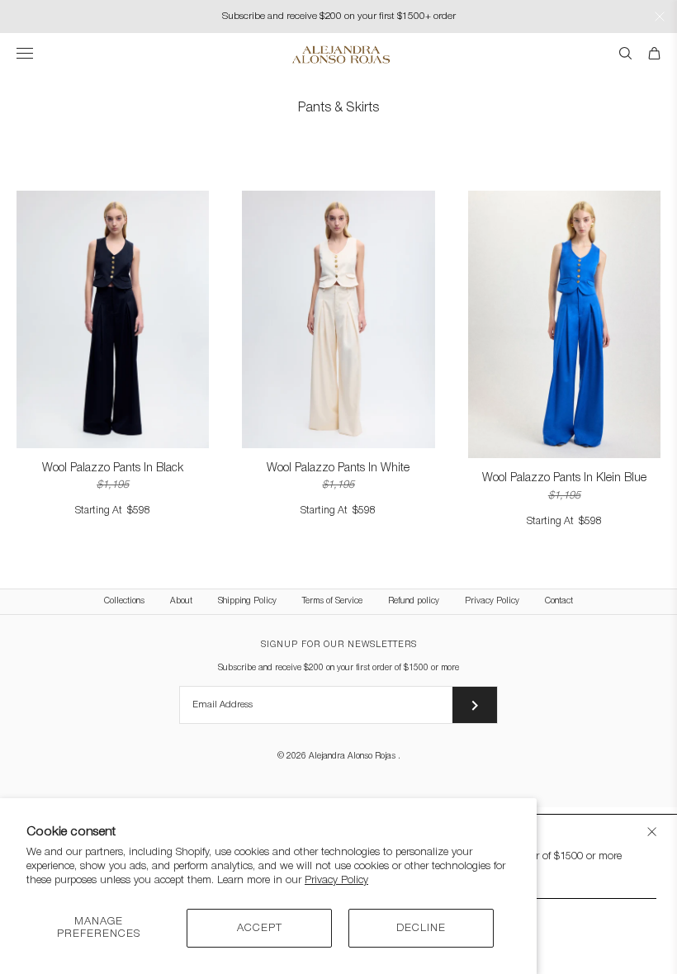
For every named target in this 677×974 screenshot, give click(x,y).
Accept (259, 928)
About (181, 601)
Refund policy (413, 601)
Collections (124, 601)
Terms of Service (332, 601)
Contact (559, 601)
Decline (421, 928)
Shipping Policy (247, 601)
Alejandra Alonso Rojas (353, 756)
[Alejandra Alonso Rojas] (339, 54)
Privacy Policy (336, 880)
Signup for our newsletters (339, 645)
